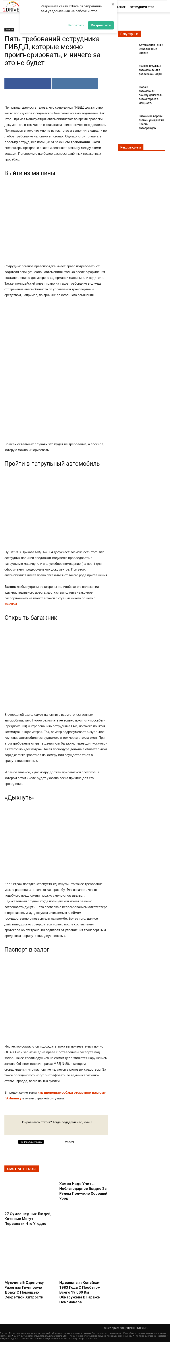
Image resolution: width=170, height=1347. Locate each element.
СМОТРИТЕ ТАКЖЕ (22, 1169)
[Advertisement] (56, 370)
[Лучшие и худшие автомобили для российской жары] (126, 68)
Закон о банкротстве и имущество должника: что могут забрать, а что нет (59, 1338)
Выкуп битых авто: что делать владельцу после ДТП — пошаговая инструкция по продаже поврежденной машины (73, 1335)
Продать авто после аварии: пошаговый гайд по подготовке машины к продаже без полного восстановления (65, 1333)
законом (10, 604)
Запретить (76, 25)
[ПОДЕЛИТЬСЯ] (27, 83)
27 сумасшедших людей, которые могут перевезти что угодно (27, 1219)
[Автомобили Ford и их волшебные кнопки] (126, 47)
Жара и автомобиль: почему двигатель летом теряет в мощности (150, 95)
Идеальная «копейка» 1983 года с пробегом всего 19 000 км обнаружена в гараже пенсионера (79, 1292)
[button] (161, 7)
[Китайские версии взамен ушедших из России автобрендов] (126, 118)
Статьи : (4, 1333)
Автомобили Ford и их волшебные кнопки (151, 49)
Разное (120, 7)
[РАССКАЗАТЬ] (75, 83)
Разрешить (101, 25)
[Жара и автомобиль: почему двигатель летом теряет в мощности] (126, 89)
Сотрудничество (141, 7)
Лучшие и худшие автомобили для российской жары (150, 70)
